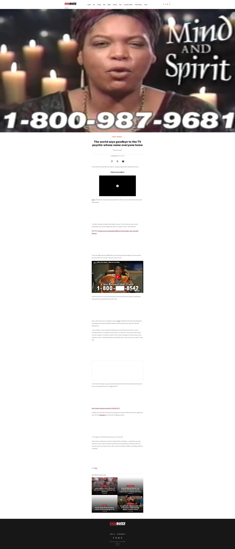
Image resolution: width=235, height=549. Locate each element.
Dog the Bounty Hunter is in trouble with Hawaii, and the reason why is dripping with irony (130, 489)
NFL (94, 4)
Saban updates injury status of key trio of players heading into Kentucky (104, 489)
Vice (119, 321)
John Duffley (131, 511)
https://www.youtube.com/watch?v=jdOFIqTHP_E (106, 408)
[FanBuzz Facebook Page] (163, 4)
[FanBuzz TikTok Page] (167, 4)
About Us (112, 534)
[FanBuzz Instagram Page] (165, 4)
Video (145, 4)
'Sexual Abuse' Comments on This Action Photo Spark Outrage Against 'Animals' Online (130, 507)
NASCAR (115, 4)
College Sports (128, 4)
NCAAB (99, 4)
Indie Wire (102, 415)
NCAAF (89, 4)
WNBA (109, 4)
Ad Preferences (121, 534)
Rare (95, 468)
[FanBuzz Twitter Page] (169, 4)
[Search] (169, 2)
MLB (120, 4)
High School (138, 4)
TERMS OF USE (117, 543)
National (67, 8)
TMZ (93, 200)
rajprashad (114, 155)
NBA (104, 4)
